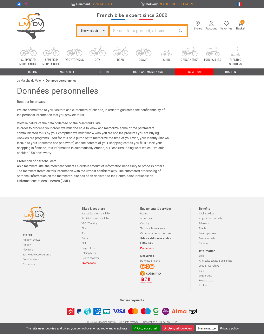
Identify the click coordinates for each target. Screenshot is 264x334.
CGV (201, 270)
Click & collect (206, 213)
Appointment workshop (211, 218)
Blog (201, 255)
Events (202, 228)
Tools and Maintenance (152, 228)
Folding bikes (88, 253)
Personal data (206, 280)
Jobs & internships (209, 265)
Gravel (84, 238)
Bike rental (204, 223)
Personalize (207, 328)
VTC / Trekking (89, 223)
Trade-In (203, 243)
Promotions (194, 72)
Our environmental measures (155, 233)
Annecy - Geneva (31, 239)
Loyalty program (208, 233)
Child (84, 243)
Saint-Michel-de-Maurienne (37, 254)
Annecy (27, 244)
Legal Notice (205, 275)
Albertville (28, 249)
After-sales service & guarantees (215, 260)
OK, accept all (147, 328)
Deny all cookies (179, 328)
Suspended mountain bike (95, 213)
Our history (29, 264)
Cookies (203, 285)
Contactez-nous (31, 259)
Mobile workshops (209, 238)
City (83, 228)
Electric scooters (90, 258)
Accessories (146, 218)
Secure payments (132, 300)
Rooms (144, 213)
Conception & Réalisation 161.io (160, 322)
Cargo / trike (88, 248)
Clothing (145, 223)
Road (84, 233)
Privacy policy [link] (229, 328)
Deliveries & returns (150, 260)
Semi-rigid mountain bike (94, 218)
